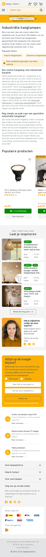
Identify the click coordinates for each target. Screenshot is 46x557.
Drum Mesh (27, 87)
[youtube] (19, 502)
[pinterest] (33, 344)
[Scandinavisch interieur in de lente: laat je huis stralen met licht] (11, 249)
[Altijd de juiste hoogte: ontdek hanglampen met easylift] (11, 272)
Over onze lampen (13, 479)
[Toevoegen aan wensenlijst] (29, 159)
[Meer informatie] (36, 19)
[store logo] (11, 4)
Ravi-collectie (16, 98)
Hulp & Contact (12, 472)
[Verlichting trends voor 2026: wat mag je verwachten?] (11, 296)
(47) (15, 195)
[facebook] (25, 344)
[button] (23, 19)
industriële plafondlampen (25, 103)
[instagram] (29, 344)
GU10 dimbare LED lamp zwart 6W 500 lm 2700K (18, 191)
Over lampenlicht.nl (14, 465)
